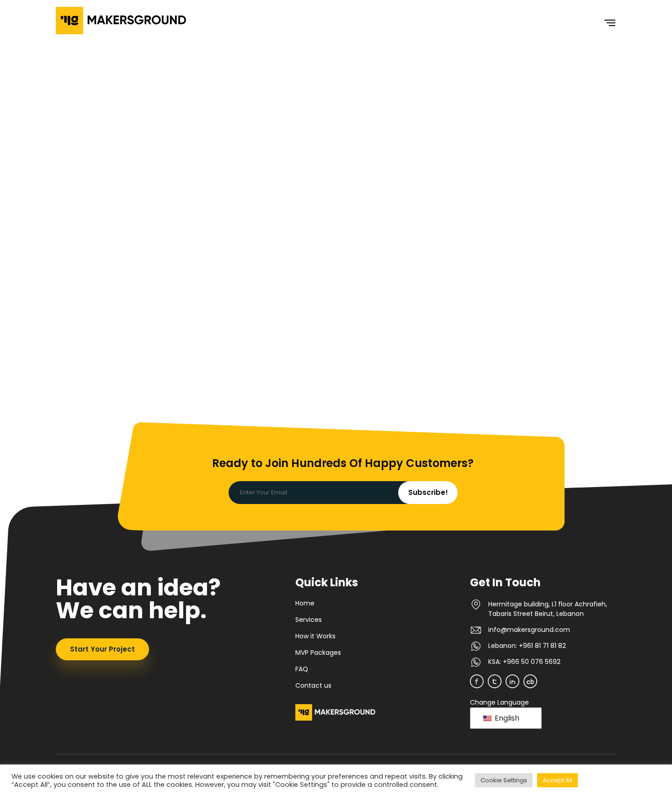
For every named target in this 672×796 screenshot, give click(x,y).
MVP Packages (318, 652)
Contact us (313, 685)
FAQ (301, 669)
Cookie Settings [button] (503, 780)
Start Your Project (102, 649)
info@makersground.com (529, 629)
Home (305, 603)
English (506, 718)
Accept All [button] (557, 780)
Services (308, 619)
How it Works (315, 636)
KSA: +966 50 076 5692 (524, 661)
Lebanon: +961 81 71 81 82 (527, 645)
